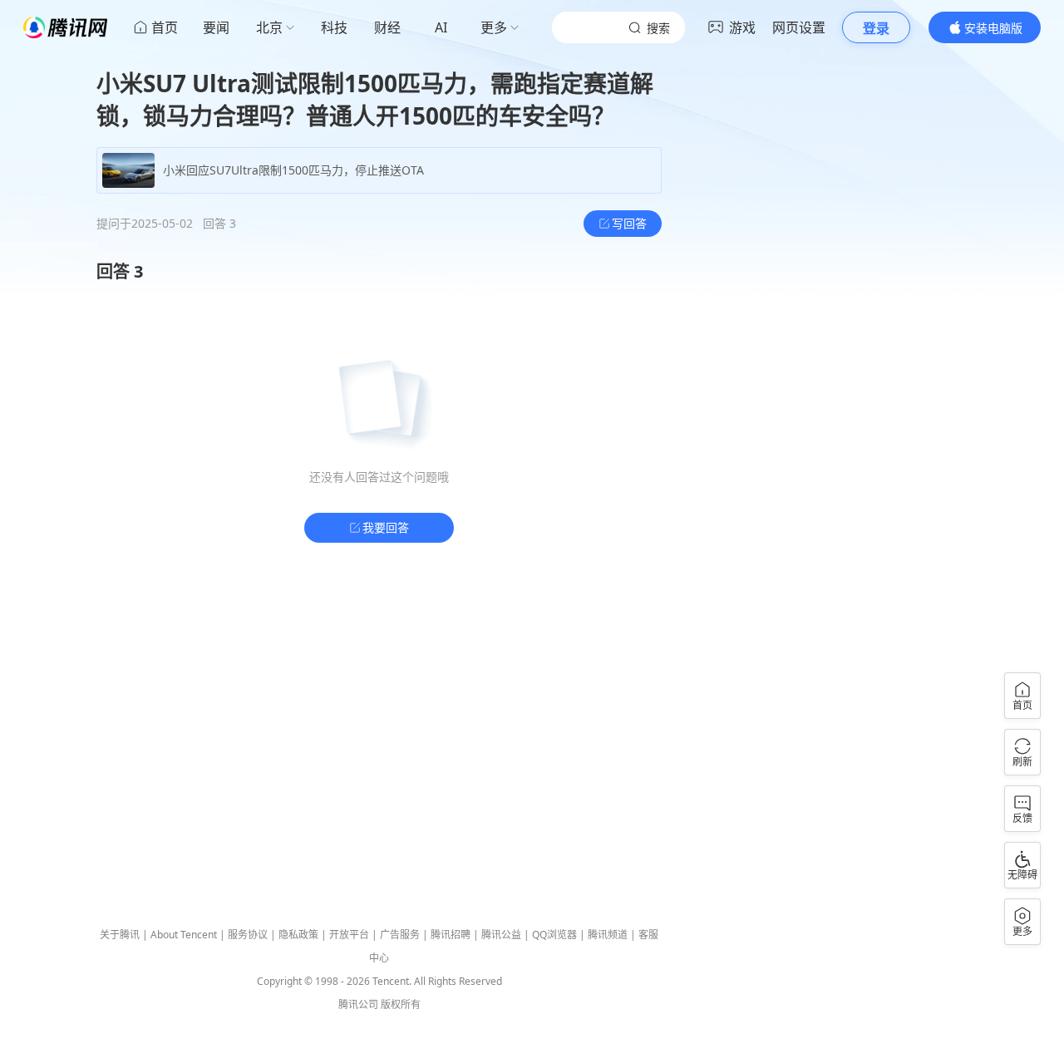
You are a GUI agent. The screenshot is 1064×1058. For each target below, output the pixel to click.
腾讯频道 (608, 935)
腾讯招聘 (450, 935)
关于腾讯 (120, 935)
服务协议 (248, 935)
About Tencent (183, 935)
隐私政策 (298, 935)
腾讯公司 (358, 1004)
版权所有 (401, 1004)
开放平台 (349, 935)
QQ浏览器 (554, 935)
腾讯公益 (501, 935)
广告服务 (400, 935)
